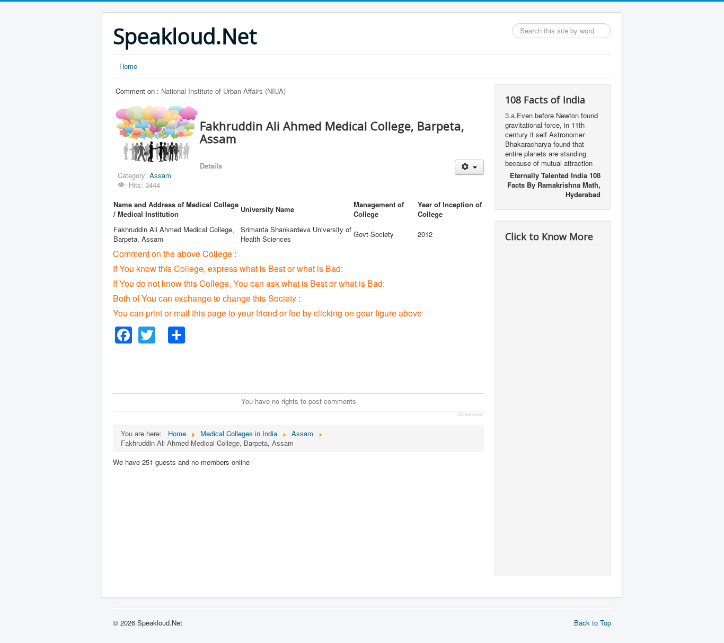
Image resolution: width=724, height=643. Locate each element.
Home (128, 66)
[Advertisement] (306, 367)
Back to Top (592, 623)
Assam (160, 175)
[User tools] (469, 167)
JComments (470, 414)
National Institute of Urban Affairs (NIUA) (223, 91)
